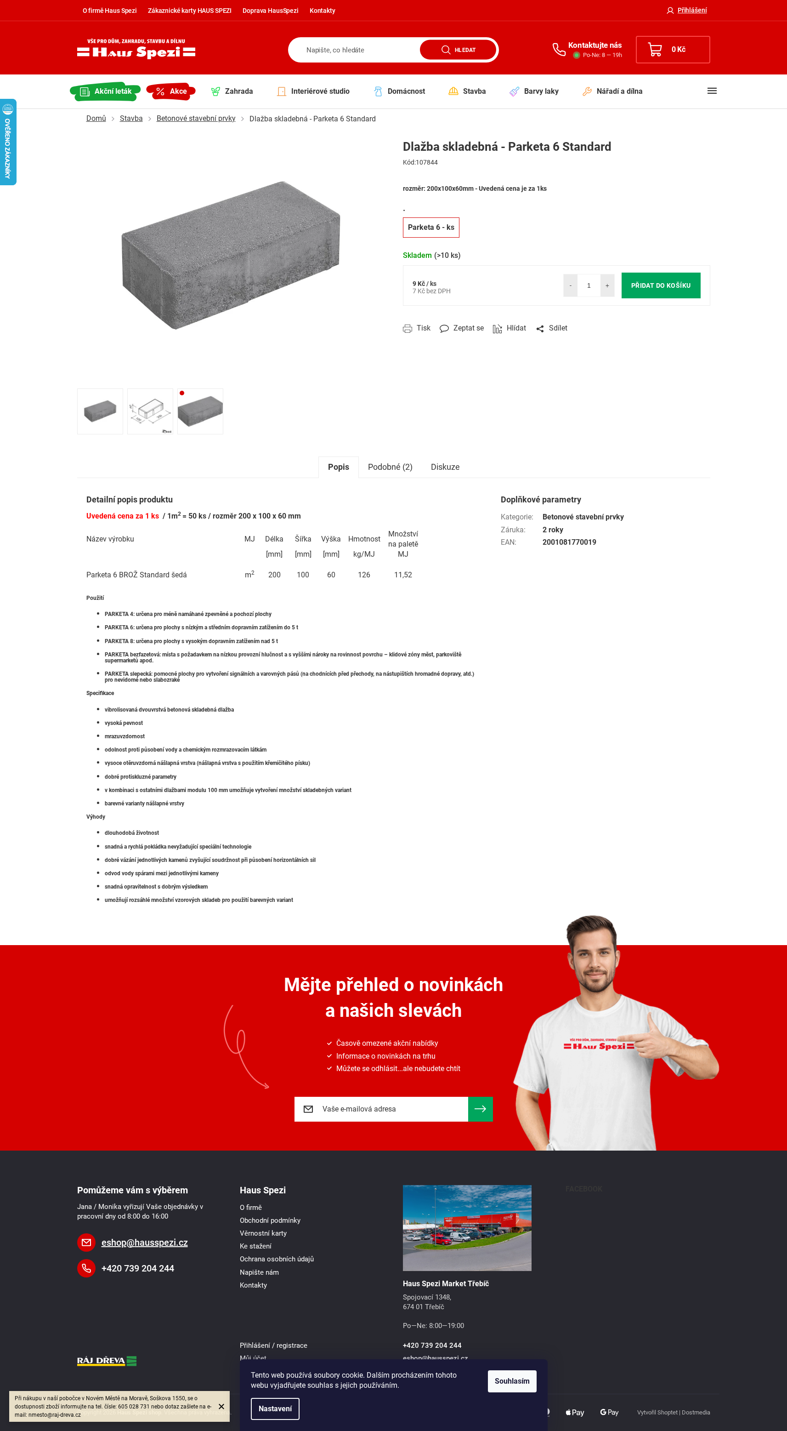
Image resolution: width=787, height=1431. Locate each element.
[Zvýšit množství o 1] (607, 285)
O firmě (251, 1207)
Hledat (465, 49)
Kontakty (322, 10)
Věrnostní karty (263, 1233)
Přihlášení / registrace (273, 1345)
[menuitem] (105, 91)
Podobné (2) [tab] (390, 467)
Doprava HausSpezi (271, 10)
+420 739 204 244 (138, 1268)
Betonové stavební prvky (583, 517)
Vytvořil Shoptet (657, 1412)
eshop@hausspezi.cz (145, 1242)
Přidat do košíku (661, 285)
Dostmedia (696, 1412)
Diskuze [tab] (445, 467)
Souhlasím (512, 1381)
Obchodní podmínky (270, 1220)
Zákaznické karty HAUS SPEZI (190, 10)
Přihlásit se (480, 1109)
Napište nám (259, 1272)
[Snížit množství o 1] (571, 285)
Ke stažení (256, 1246)
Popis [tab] (338, 467)
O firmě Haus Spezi (110, 10)
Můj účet (253, 1358)
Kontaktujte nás (595, 45)
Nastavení (275, 1408)
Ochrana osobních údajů (277, 1259)
